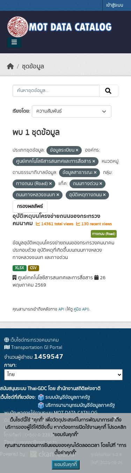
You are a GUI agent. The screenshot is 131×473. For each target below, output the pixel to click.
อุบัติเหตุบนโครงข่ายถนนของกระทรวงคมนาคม (56, 220)
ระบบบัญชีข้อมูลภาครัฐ (67, 397)
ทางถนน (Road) (103, 233)
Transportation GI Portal (36, 347)
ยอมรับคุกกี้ (65, 464)
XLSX (19, 268)
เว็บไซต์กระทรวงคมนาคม (34, 340)
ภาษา (9, 365)
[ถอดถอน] (77, 150)
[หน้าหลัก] (10, 66)
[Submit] (108, 91)
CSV (33, 268)
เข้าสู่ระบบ (114, 5)
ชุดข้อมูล (33, 66)
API (61, 309)
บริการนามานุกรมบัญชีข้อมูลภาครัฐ (79, 405)
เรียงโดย (21, 111)
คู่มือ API (81, 309)
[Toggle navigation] (14, 42)
